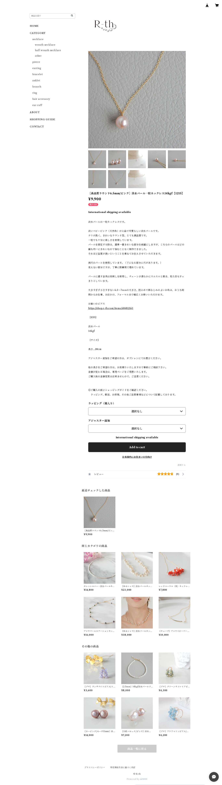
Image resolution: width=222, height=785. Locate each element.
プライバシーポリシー (94, 767)
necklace (37, 39)
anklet (36, 80)
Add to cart (137, 447)
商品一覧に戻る (137, 748)
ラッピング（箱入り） (102, 403)
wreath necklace (45, 44)
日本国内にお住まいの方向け (137, 456)
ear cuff (37, 105)
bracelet (37, 74)
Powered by (133, 779)
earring (36, 68)
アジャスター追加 (99, 420)
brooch (36, 86)
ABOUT (35, 112)
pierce (36, 62)
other (38, 55)
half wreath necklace (48, 50)
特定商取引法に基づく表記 (122, 767)
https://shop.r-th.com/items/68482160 (110, 308)
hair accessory (41, 99)
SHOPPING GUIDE (42, 119)
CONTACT (38, 126)
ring (34, 92)
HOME (34, 26)
